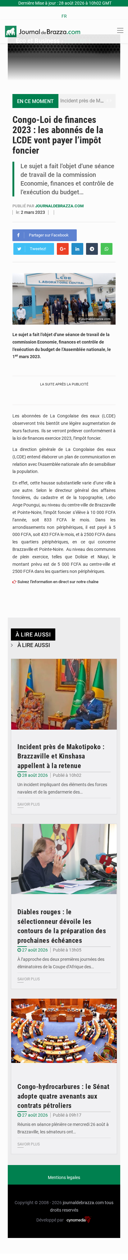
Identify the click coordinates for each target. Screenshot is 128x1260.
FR (64, 16)
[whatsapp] (106, 249)
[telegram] (92, 249)
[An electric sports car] (64, 694)
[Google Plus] (63, 249)
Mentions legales (64, 1177)
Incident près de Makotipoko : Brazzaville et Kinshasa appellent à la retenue (61, 756)
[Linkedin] (77, 249)
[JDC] (42, 31)
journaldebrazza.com (59, 206)
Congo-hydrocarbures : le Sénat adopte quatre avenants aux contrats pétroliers (63, 1096)
